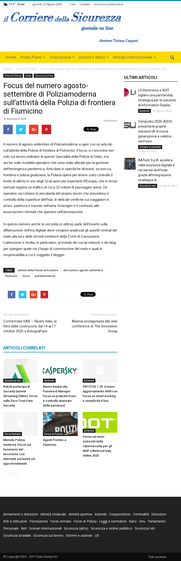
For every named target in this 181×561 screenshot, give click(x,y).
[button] (172, 58)
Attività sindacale (53, 514)
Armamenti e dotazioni (20, 514)
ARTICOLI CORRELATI (24, 347)
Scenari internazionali (45, 528)
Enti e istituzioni (15, 521)
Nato (133, 521)
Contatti (85, 4)
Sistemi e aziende (150, 147)
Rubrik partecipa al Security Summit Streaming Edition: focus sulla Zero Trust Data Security (20, 396)
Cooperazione (120, 514)
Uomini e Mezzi (92, 57)
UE (97, 535)
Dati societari (157, 557)
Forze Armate (13, 434)
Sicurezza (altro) (44, 75)
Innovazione (60, 57)
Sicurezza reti (13, 380)
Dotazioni (158, 514)
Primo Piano (31, 57)
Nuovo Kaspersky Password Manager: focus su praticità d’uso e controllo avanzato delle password (59, 396)
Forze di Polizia (13, 75)
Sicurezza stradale (17, 535)
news (28, 75)
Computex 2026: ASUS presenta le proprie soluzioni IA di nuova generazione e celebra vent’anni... (155, 131)
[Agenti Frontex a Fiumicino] (60, 424)
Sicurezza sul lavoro (48, 535)
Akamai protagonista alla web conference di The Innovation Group (94, 326)
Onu (142, 521)
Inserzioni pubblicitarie (108, 4)
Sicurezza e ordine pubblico (111, 528)
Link (72, 4)
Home (10, 57)
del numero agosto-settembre (83, 270)
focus (26, 276)
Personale (11, 528)
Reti (24, 528)
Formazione (38, 521)
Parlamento (157, 521)
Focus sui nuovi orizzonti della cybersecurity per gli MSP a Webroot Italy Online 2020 (97, 446)
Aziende (49, 380)
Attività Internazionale (132, 57)
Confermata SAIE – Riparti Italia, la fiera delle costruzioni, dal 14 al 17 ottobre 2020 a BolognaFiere (30, 326)
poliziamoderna (45, 276)
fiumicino (11, 276)
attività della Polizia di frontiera (38, 270)
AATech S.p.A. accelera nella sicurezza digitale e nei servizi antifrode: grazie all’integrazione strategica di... (156, 170)
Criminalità (141, 514)
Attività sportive (80, 514)
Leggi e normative (113, 521)
